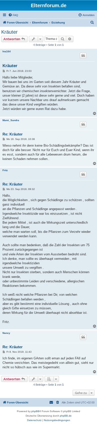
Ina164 (6, 51)
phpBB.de (66, 415)
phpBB (35, 411)
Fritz (5, 170)
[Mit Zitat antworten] (83, 55)
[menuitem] (13, 15)
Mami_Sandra (10, 120)
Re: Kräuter (12, 134)
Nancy (6, 333)
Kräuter (9, 32)
